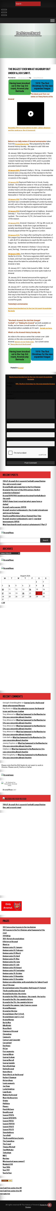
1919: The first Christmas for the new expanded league (35, 384)
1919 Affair (7, 935)
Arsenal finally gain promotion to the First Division (21, 487)
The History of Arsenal (28, 33)
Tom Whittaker (8, 1149)
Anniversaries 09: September (14, 970)
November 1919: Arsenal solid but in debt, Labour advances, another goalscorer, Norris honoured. (29, 128)
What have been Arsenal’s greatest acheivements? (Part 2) (25, 524)
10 (3, 589)
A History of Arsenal (10, 941)
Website (10, 440)
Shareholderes (8, 1132)
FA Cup (5, 1048)
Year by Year (7, 1172)
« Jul (3, 602)
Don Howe (6, 1045)
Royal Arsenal (8, 1112)
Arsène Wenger (8, 1019)
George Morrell (8, 1060)
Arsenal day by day (22, 144)
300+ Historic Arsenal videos (13, 938)
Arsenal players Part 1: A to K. (13, 1013)
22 (37, 593)
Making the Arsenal (10, 1094)
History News (8, 1080)
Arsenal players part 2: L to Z (13, 1016)
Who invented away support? (14, 1161)
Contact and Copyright (11, 1039)
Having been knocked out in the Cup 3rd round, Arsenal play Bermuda (30, 378)
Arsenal (20, 368)
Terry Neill (6, 1135)
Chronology (7, 1034)
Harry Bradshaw (9, 1065)
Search (45, 540)
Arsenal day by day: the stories (14, 993)
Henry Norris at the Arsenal (13, 1074)
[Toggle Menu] (52, 20)
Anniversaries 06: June (11, 961)
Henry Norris (7, 1071)
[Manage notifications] (49, 1205)
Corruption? (7, 1042)
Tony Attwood (38, 77)
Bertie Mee (7, 1022)
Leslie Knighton (8, 1089)
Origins (5, 1100)
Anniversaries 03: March (12, 953)
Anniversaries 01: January (12, 947)
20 (23, 593)
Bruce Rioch (7, 1028)
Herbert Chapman (9, 1077)
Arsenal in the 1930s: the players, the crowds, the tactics (24, 996)
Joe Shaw (6, 1086)
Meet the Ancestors (10, 1097)
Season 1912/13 (8, 1129)
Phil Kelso (6, 1103)
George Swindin (9, 1063)
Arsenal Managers (9, 1008)
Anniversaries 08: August (12, 967)
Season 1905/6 (8, 1120)
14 (30, 589)
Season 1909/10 (9, 1123)
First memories (8, 1051)
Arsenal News (8, 789)
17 (3, 593)
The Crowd (7, 1144)
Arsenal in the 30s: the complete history (18, 999)
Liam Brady (7, 1092)
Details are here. (46, 328)
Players (5, 1106)
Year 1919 (6, 1170)
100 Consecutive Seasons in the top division (19, 927)
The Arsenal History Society (13, 1138)
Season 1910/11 (8, 1126)
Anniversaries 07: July (11, 964)
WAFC (5, 1155)
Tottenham (7, 1152)
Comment (11, 398)
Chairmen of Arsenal (10, 1031)
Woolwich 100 (8, 1164)
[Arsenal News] (7, 532)
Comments (7, 1037)
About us (6, 944)
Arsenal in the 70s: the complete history (18, 1002)
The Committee (8, 1141)
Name (10, 422)
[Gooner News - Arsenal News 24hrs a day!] (7, 568)
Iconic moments (9, 1083)
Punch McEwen (8, 1109)
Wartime (6, 1158)
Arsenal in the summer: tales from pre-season (20, 1005)
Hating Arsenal (8, 1068)
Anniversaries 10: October (12, 973)
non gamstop (5, 1193)
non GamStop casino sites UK (11, 1187)
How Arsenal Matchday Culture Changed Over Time (22, 515)
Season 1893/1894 (9, 1118)
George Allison (8, 1054)
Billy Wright (7, 1025)
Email (9, 431)
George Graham (9, 1057)
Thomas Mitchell (9, 1146)
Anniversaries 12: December (13, 979)
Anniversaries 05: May (11, 959)
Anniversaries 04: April (11, 956)
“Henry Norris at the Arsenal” (20, 344)
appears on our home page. (24, 342)
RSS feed (23, 798)
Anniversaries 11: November (13, 976)
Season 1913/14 (8, 1115)
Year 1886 (6, 1167)
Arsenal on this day (10, 1011)
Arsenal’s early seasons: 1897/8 (14, 507)
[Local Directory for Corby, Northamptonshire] (6, 1181)
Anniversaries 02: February (13, 950)
